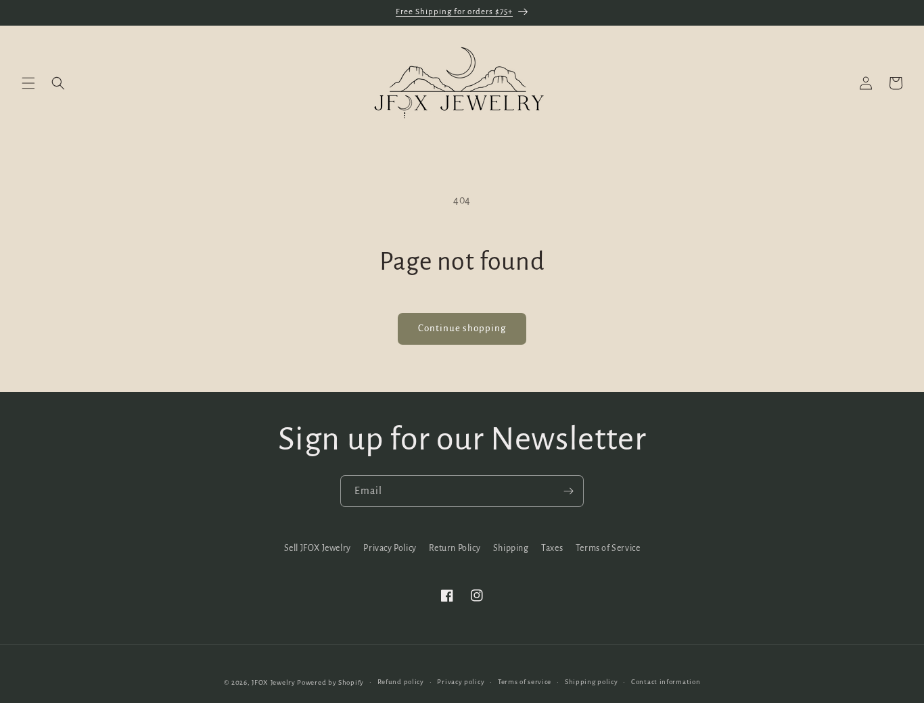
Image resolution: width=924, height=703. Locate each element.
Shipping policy (591, 681)
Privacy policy (460, 681)
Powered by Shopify (330, 682)
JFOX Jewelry (273, 682)
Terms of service (524, 681)
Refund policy (400, 681)
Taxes (552, 548)
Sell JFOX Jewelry (317, 548)
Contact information (665, 681)
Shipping (511, 548)
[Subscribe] (568, 491)
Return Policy (454, 548)
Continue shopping (462, 328)
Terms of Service (608, 548)
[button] (28, 83)
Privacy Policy (389, 548)
